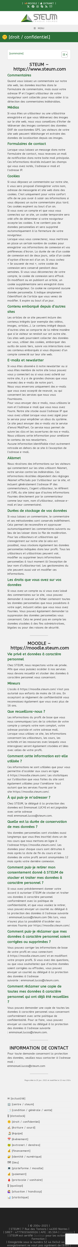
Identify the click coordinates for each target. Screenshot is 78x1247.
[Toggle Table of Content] (63, 54)
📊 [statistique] (18, 1197)
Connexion (66, 1232)
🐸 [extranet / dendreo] (23, 1145)
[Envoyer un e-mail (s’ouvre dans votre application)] (50, 6)
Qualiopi (39, 1235)
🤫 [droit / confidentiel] (23, 1121)
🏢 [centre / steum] (20, 1104)
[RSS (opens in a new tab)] (46, 6)
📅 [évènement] (17, 1139)
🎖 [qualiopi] (15, 1185)
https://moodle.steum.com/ (38, 689)
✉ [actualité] (16, 1098)
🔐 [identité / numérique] (24, 1156)
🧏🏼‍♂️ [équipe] (15, 1133)
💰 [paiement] (16, 1174)
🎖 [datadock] (16, 1116)
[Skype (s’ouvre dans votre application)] (42, 6)
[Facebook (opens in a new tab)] (33, 6)
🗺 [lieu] (13, 1162)
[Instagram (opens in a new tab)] (37, 6)
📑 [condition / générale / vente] (29, 1110)
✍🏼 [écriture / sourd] (21, 1127)
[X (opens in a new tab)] (28, 6)
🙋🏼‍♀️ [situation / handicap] (24, 1191)
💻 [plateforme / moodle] (25, 1168)
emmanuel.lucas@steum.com (33, 815)
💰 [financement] (18, 1150)
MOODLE (32, 3)
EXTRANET (48, 3)
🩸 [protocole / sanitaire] (25, 1180)
